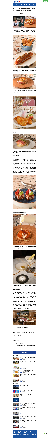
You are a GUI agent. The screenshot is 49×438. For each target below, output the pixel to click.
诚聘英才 (25, 431)
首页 (14, 4)
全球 (26, 4)
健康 (34, 4)
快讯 (17, 4)
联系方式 (31, 431)
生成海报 (21, 13)
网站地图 (19, 431)
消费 (31, 4)
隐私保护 (19, 432)
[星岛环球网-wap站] (18, 2)
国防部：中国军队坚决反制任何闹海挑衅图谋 (27, 390)
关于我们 (14, 431)
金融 (29, 4)
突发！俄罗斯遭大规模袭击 (24, 385)
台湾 (24, 4)
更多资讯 (24, 352)
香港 (21, 4)
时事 (19, 4)
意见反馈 (14, 432)
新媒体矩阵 (25, 432)
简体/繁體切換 (46, 1)
